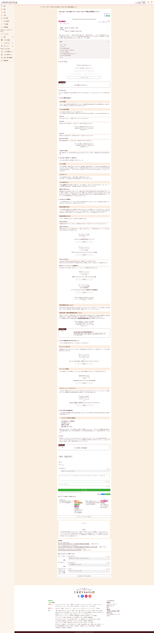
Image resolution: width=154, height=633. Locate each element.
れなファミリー (67, 23)
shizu (72, 606)
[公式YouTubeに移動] (89, 596)
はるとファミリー (77, 608)
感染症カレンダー (59, 614)
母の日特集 (68, 617)
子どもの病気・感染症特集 (60, 620)
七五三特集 (69, 620)
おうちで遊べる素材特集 (86, 612)
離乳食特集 (77, 615)
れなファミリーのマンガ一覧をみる (84, 516)
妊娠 (47, 7)
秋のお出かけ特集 (69, 626)
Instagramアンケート (77, 614)
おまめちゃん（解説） (60, 608)
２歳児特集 (57, 627)
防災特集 (72, 615)
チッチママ (83, 604)
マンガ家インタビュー (87, 614)
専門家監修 (77, 507)
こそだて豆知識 (51, 602)
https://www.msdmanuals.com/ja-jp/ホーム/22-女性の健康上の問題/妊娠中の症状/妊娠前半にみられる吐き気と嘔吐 (77, 546)
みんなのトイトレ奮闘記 (60, 624)
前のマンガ (63, 499)
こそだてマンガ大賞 (68, 614)
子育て (76, 502)
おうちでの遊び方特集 (90, 626)
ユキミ (64, 604)
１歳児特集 (63, 627)
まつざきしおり (58, 606)
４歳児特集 (82, 626)
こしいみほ (82, 606)
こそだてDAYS (42, 7)
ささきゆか (77, 604)
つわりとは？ (62, 46)
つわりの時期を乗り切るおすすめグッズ (68, 53)
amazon (84, 241)
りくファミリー (92, 608)
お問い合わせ (109, 612)
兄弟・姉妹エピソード (99, 624)
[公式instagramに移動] (86, 596)
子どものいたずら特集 (77, 620)
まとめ (61, 57)
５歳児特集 (76, 626)
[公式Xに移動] (78, 596)
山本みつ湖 (76, 606)
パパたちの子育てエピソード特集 (73, 624)
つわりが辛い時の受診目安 (65, 55)
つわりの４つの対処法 (64, 52)
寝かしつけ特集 (97, 619)
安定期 (64, 184)
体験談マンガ (51, 604)
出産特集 (87, 615)
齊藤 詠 (72, 604)
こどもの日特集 (75, 617)
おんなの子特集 (70, 619)
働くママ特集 (90, 624)
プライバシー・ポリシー (112, 604)
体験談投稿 (50, 600)
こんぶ (64, 606)
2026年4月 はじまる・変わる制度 (62, 612)
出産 (78, 501)
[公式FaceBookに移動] (82, 596)
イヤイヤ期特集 (93, 615)
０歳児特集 (69, 627)
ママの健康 (63, 21)
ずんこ (86, 606)
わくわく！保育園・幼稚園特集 (86, 617)
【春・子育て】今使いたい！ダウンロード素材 (85, 610)
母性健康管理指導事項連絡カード (84, 318)
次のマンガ (105, 499)
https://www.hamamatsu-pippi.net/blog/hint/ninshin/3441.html (69, 550)
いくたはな (94, 604)
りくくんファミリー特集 (60, 617)
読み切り (98, 608)
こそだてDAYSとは (110, 600)
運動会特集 (90, 620)
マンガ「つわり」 (63, 44)
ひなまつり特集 (99, 610)
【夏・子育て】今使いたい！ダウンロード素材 (65, 610)
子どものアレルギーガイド (60, 619)
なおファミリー (85, 608)
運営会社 (108, 609)
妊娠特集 (85, 620)
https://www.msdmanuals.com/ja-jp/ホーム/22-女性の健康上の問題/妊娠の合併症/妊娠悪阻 (73, 543)
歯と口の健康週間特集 (60, 626)
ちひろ (68, 606)
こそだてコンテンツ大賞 (75, 612)
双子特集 (82, 615)
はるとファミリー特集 (88, 622)
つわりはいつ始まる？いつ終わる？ (67, 50)
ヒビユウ (100, 604)
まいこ (68, 604)
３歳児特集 (98, 626)
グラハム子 (88, 604)
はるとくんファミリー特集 (60, 622)
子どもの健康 (77, 504)
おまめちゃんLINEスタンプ (98, 612)
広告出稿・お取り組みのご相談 (113, 611)
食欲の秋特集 (84, 624)
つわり (60, 23)
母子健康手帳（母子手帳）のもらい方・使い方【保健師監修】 (78, 511)
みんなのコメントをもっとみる (84, 575)
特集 (49, 610)
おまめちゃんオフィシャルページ (62, 615)
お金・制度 (80, 502)
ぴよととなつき (58, 604)
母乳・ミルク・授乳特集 (80, 619)
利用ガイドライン (110, 605)
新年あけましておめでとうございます (75, 622)
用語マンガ (50, 608)
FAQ (107, 607)
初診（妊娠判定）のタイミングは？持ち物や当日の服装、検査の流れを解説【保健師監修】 (105, 506)
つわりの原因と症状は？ (65, 48)
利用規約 (108, 602)
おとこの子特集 (89, 619)
